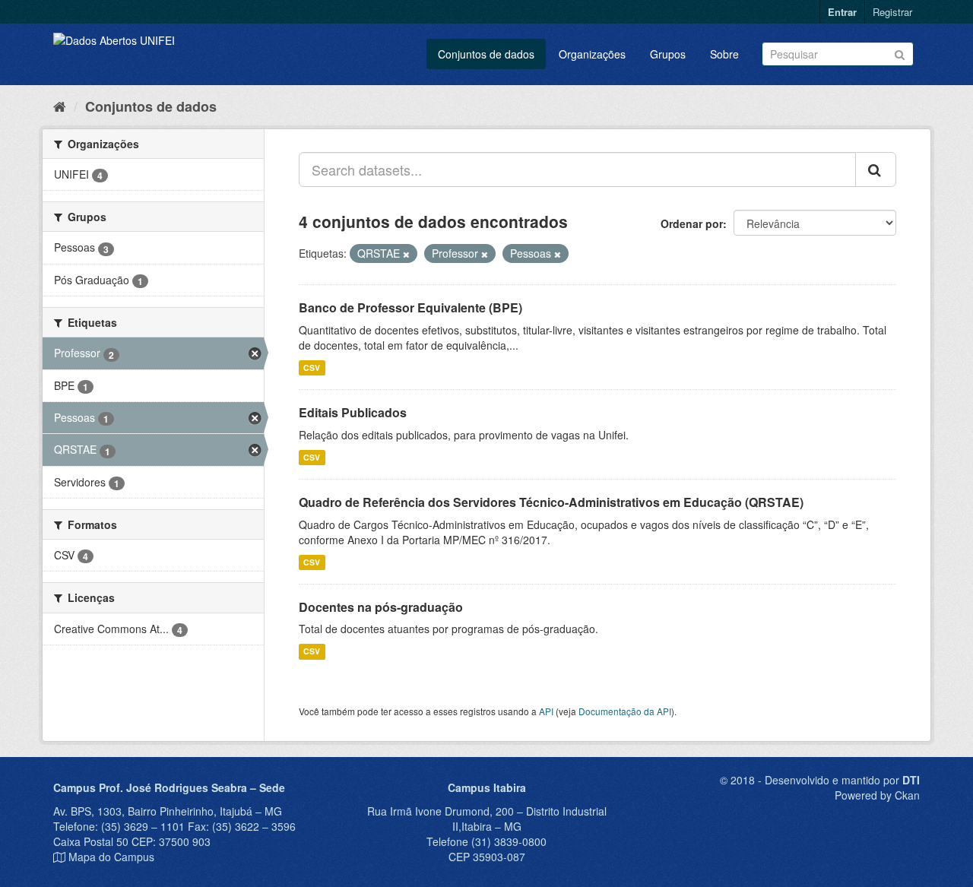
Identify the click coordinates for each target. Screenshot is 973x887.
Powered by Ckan (877, 795)
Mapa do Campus (111, 856)
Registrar (892, 12)
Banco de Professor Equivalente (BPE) (410, 307)
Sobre (724, 54)
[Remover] (406, 254)
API (546, 711)
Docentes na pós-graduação (381, 607)
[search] (875, 169)
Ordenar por (692, 223)
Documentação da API (624, 711)
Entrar (842, 12)
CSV (311, 367)
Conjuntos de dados (486, 54)
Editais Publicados (353, 412)
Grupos (668, 54)
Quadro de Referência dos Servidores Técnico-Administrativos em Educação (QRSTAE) (551, 502)
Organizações (592, 54)
